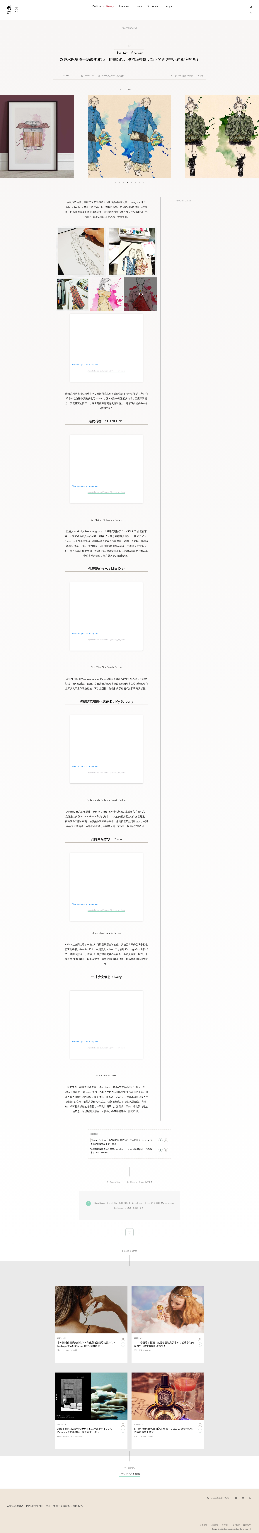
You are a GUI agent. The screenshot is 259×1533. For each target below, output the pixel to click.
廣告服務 (236, 1525)
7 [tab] (139, 182)
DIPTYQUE (66, 1350)
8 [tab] (143, 182)
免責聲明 (225, 1525)
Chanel (110, 1203)
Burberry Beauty (136, 1203)
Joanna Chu (89, 76)
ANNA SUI (147, 1350)
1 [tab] (115, 182)
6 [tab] (135, 182)
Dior (88, 678)
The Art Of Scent (129, 53)
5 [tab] (131, 182)
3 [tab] (123, 182)
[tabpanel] (129, 136)
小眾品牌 (78, 1436)
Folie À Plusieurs (63, 1436)
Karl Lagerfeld (120, 1208)
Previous (120, 87)
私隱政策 (214, 1525)
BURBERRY (123, 1203)
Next (137, 87)
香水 (108, 398)
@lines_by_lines (74, 207)
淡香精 (150, 1436)
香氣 (158, 1203)
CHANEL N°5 (129, 531)
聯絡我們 (247, 1525)
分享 (202, 76)
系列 (129, 46)
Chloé (147, 1203)
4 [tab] (127, 182)
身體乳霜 (74, 1350)
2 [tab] (119, 182)
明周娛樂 (203, 1525)
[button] (182, 76)
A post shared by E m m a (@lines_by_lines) (106, 371)
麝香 (141, 1208)
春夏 (140, 1350)
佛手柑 (135, 1208)
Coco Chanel (99, 1203)
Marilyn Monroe (85, 531)
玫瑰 (77, 683)
